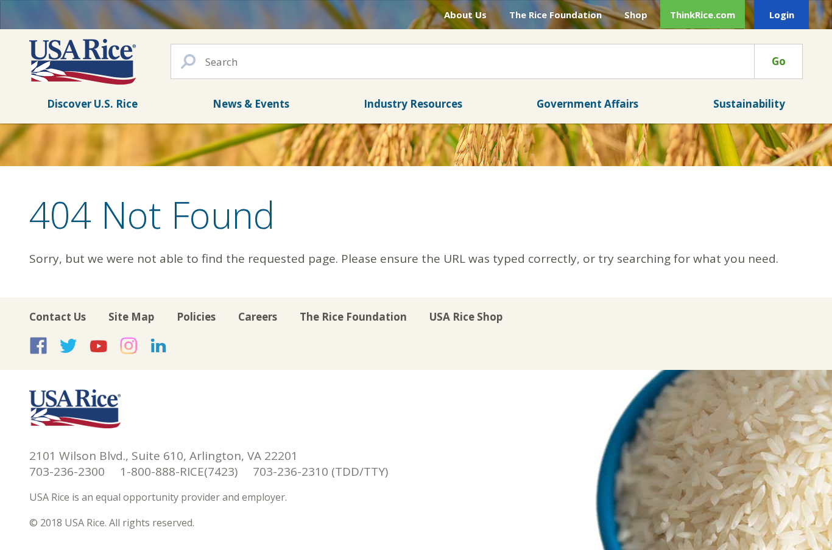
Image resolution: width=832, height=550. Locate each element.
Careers (257, 317)
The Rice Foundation (555, 15)
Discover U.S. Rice (92, 104)
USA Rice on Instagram (128, 345)
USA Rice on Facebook (38, 345)
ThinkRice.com (702, 15)
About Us (465, 15)
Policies (196, 317)
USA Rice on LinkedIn (158, 345)
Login (781, 15)
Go (779, 61)
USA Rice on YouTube (99, 345)
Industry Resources (413, 104)
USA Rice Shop (465, 317)
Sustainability (749, 104)
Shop (635, 15)
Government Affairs (587, 104)
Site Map (131, 317)
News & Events (251, 104)
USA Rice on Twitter (68, 345)
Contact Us (57, 317)
